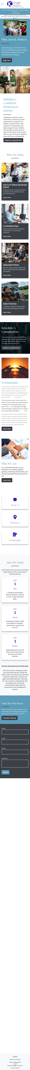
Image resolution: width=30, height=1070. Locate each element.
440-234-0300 (16, 13)
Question (5, 758)
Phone (4, 748)
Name (3, 728)
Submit (5, 772)
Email (3, 738)
